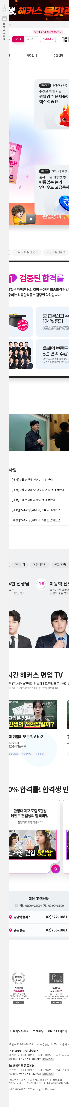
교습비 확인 (48, 1059)
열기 (4, 25)
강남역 (18, 39)
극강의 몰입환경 (55, 252)
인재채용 (38, 1031)
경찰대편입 (39, 564)
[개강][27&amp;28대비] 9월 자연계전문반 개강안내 (38, 510)
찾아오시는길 (21, 1031)
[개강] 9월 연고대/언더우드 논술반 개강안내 (38, 490)
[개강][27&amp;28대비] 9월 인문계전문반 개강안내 (38, 520)
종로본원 (31, 39)
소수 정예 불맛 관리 (26, 252)
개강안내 (32, 55)
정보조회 (57, 1080)
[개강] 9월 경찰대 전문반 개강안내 (32, 479)
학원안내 (5, 55)
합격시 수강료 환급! (48, 32)
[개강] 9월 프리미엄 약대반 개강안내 (33, 500)
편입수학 (20, 564)
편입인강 (47, 39)
